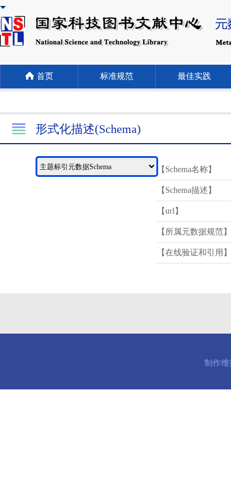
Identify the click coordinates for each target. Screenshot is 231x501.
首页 (45, 76)
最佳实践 (194, 76)
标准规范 (116, 76)
